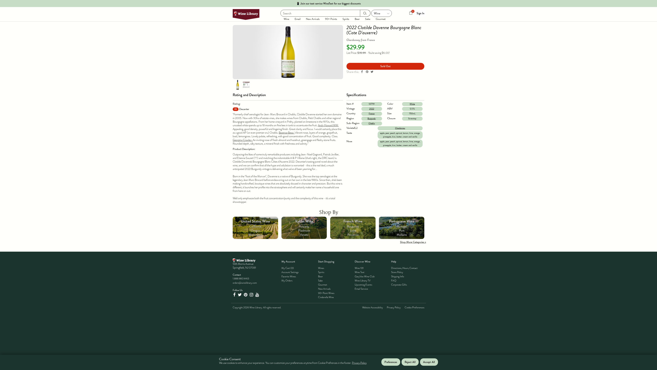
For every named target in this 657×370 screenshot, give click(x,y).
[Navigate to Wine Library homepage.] (246, 14)
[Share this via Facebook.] (362, 72)
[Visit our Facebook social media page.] (235, 294)
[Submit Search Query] (365, 13)
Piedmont (304, 230)
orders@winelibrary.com (245, 283)
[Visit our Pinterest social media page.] (246, 294)
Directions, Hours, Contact (404, 268)
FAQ (393, 280)
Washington (255, 234)
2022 (371, 108)
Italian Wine (304, 221)
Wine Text (359, 272)
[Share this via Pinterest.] (367, 72)
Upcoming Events (363, 284)
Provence (353, 234)
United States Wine (255, 221)
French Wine (352, 221)
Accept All (429, 362)
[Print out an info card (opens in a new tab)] (246, 85)
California (255, 226)
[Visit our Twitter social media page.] (240, 294)
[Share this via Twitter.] (372, 72)
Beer (357, 19)
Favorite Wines (288, 276)
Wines (321, 268)
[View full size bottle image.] (288, 52)
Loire (353, 230)
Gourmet (380, 19)
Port (401, 230)
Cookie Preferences (414, 307)
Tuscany (304, 226)
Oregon (255, 230)
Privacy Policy (394, 307)
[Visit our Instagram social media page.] (251, 294)
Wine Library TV (363, 280)
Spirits (346, 19)
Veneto (304, 234)
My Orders (286, 280)
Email (297, 19)
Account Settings (290, 272)
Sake (367, 19)
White (412, 104)
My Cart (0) (287, 268)
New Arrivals (313, 19)
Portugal (402, 226)
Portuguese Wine (401, 221)
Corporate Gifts (399, 284)
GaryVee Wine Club (365, 276)
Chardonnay (400, 128)
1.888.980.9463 (241, 278)
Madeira (402, 234)
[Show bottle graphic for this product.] (237, 85)
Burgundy (372, 118)
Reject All (410, 362)
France (372, 113)
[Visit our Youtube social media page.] (257, 294)
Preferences (390, 362)
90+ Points (331, 19)
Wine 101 (359, 268)
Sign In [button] (420, 13)
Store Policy (397, 272)
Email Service (361, 289)
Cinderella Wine (326, 297)
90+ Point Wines (326, 293)
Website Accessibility (372, 307)
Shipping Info (397, 276)
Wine (286, 19)
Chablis (372, 123)
